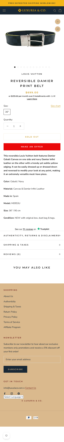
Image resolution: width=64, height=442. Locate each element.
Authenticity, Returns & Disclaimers (31, 235)
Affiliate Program (12, 327)
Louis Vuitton (32, 74)
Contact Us (30, 387)
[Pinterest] (19, 393)
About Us (8, 296)
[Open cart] (60, 10)
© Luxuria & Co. (32, 401)
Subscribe (15, 369)
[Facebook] (5, 393)
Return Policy (10, 311)
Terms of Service (12, 322)
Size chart (55, 105)
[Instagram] (12, 393)
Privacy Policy (10, 316)
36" (7, 111)
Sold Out (32, 137)
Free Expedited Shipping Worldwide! (32, 3)
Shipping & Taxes (16, 245)
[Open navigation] (4, 10)
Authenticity (10, 301)
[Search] (54, 10)
